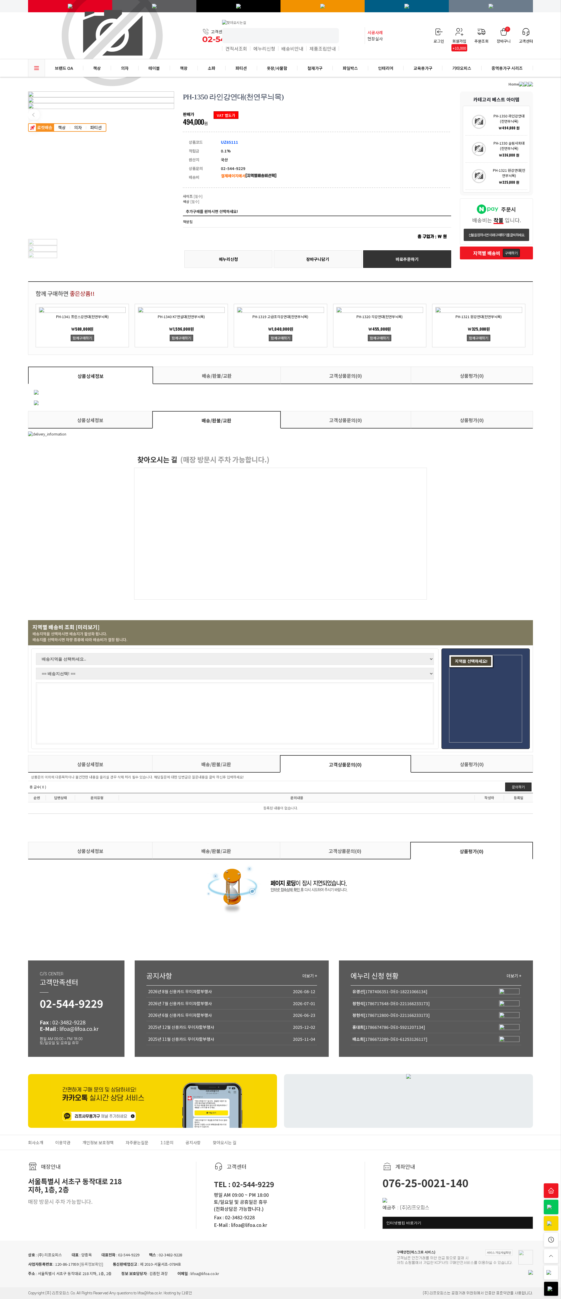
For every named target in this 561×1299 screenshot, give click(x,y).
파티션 (96, 127)
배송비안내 (292, 48)
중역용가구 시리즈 (507, 68)
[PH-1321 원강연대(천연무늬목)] (479, 176)
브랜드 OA (64, 68)
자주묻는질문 (137, 1142)
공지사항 (193, 1142)
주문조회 (482, 41)
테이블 (154, 68)
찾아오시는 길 (224, 1142)
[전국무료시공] (238, 6)
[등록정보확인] (91, 1264)
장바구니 (504, 35)
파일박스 (350, 68)
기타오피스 (461, 68)
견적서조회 (236, 48)
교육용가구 (422, 68)
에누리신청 (264, 48)
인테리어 (385, 68)
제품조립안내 (322, 48)
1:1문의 (167, 1142)
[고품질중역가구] (491, 6)
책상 (62, 127)
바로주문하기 (407, 259)
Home (513, 83)
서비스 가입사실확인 (499, 1252)
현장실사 (375, 35)
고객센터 (526, 41)
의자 (78, 127)
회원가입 (459, 41)
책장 (184, 68)
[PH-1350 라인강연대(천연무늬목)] (479, 121)
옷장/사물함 (277, 68)
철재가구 (315, 68)
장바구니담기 (317, 259)
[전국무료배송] (407, 6)
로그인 (439, 41)
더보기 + (309, 976)
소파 (211, 68)
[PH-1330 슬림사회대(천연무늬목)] (479, 149)
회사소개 (35, 1142)
